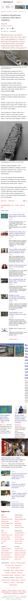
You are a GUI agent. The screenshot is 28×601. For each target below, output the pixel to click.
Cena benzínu (18, 565)
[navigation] (2, 2)
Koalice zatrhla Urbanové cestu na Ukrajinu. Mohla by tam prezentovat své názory (20, 418)
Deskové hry (6, 582)
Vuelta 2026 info (18, 517)
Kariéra (19, 590)
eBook (4, 28)
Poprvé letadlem (5, 550)
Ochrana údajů (22, 592)
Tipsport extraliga (5, 537)
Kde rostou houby (9, 565)
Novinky (2, 24)
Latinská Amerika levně (6, 557)
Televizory (12, 582)
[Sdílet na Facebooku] (24, 201)
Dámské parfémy (15, 580)
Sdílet (9, 28)
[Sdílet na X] (26, 201)
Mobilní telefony (19, 577)
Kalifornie (22, 205)
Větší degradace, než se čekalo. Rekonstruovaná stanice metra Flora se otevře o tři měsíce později (13, 459)
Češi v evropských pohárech (13, 567)
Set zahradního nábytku (7, 575)
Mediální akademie (5, 592)
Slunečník (13, 572)
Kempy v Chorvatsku (6, 548)
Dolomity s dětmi (5, 559)
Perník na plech (18, 543)
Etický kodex (14, 592)
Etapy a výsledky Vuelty (20, 519)
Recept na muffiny (19, 535)
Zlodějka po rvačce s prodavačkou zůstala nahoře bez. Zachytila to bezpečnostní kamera (17, 297)
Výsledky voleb (4, 521)
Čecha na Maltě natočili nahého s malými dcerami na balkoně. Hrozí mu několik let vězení (17, 250)
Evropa (10, 254)
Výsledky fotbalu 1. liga (6, 535)
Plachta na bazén (19, 570)
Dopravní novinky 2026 (20, 552)
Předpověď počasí (21, 562)
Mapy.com (13, 562)
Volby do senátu (5, 525)
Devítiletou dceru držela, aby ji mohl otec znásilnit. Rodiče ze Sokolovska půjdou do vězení (17, 233)
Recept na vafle (18, 541)
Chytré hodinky (19, 582)
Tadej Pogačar (18, 523)
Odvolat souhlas (7, 593)
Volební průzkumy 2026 (6, 519)
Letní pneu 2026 (19, 548)
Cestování (11, 317)
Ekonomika (11, 268)
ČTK (6, 24)
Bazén (12, 570)
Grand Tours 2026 (19, 527)
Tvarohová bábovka (19, 539)
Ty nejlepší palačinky (20, 532)
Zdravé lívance (18, 537)
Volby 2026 (3, 517)
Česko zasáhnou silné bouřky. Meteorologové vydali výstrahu (17, 215)
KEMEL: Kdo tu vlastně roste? (17, 328)
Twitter (9, 590)
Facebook (4, 590)
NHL (2, 543)
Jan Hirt (16, 521)
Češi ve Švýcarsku (5, 554)
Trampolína (7, 572)
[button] (14, 58)
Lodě (12, 205)
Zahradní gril (17, 575)
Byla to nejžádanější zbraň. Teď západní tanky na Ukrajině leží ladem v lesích (17, 280)
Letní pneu (22, 580)
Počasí (10, 219)
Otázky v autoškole (19, 557)
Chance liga (4, 532)
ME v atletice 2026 (5, 539)
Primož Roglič (18, 525)
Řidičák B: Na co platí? (20, 554)
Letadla (17, 205)
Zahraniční (11, 284)
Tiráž (23, 590)
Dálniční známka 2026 (20, 550)
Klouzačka (19, 572)
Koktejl (10, 301)
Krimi (10, 238)
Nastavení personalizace (18, 593)
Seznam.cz (19, 2)
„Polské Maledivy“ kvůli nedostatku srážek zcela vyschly (17, 313)
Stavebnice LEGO (5, 580)
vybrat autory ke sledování (6, 25)
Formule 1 (3, 541)
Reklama (14, 590)
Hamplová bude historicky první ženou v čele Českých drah (17, 266)
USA (2, 207)
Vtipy (10, 330)
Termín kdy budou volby (6, 523)
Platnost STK (18, 559)
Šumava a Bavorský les (6, 552)
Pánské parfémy (13, 585)
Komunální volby (5, 527)
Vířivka (23, 575)
